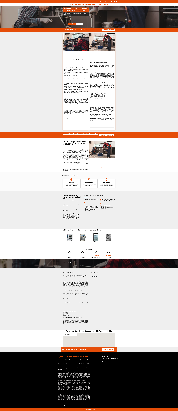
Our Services (79, 23)
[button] (101, 167)
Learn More (72, 23)
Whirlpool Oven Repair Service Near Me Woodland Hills (80, 134)
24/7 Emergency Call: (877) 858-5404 (75, 30)
